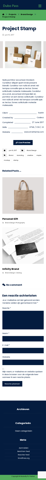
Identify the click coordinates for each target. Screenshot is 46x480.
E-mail (6, 345)
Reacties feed (23, 455)
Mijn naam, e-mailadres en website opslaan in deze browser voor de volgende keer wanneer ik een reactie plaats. (22, 374)
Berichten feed (23, 451)
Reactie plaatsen (12, 384)
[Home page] (3, 14)
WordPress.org (23, 458)
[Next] (39, 55)
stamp (15, 160)
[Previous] (6, 55)
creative (30, 155)
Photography (20, 223)
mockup (7, 160)
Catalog (19, 273)
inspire (39, 155)
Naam (5, 333)
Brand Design (32, 150)
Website (6, 357)
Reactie (6, 308)
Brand (11, 155)
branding (20, 155)
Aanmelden (23, 448)
